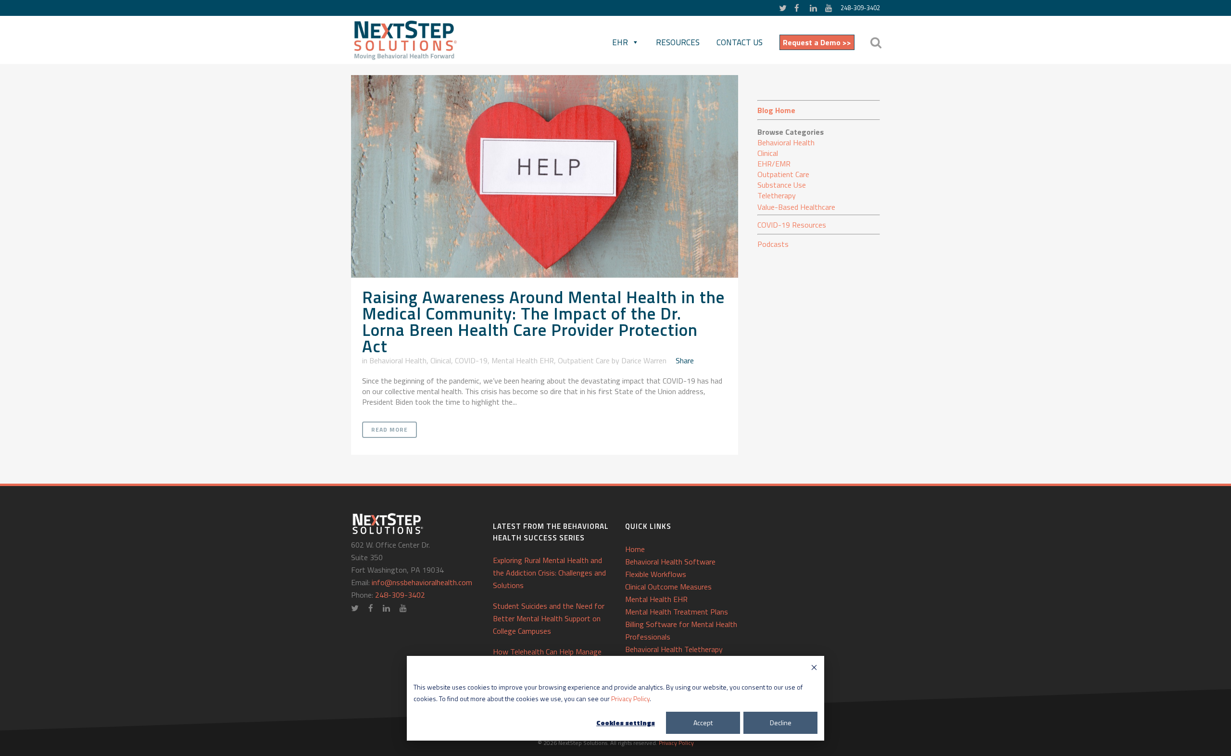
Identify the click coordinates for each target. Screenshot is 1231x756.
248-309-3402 (860, 8)
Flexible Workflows (655, 574)
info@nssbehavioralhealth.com (422, 582)
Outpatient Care (584, 360)
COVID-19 (471, 360)
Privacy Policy (630, 698)
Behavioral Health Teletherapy (674, 649)
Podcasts (773, 244)
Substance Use (781, 185)
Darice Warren (643, 360)
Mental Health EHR (522, 360)
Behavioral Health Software (670, 561)
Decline (780, 723)
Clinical (440, 360)
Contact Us (739, 42)
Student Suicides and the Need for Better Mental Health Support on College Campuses (548, 618)
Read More (389, 429)
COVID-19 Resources (791, 225)
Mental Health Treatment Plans (676, 611)
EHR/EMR (774, 163)
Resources (678, 42)
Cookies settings (625, 723)
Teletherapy (776, 195)
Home (635, 549)
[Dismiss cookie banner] (814, 669)
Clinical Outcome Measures (668, 586)
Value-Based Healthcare (796, 207)
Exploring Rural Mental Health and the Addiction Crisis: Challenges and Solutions (549, 572)
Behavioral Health (398, 360)
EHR (620, 42)
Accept (703, 723)
